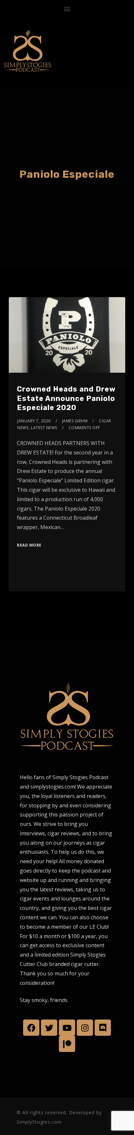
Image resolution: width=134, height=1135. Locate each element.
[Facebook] (31, 1028)
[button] (67, 8)
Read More (29, 545)
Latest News (44, 427)
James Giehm (75, 421)
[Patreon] (67, 1044)
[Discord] (103, 1028)
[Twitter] (49, 1028)
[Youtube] (67, 1028)
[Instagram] (85, 1028)
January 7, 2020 (34, 421)
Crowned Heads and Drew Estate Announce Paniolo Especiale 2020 (66, 398)
